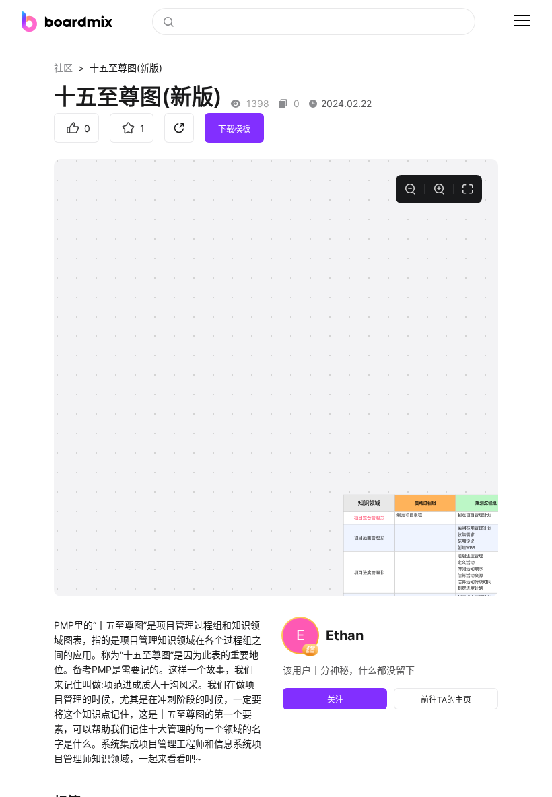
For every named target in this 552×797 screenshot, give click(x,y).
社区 (63, 67)
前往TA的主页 (446, 700)
